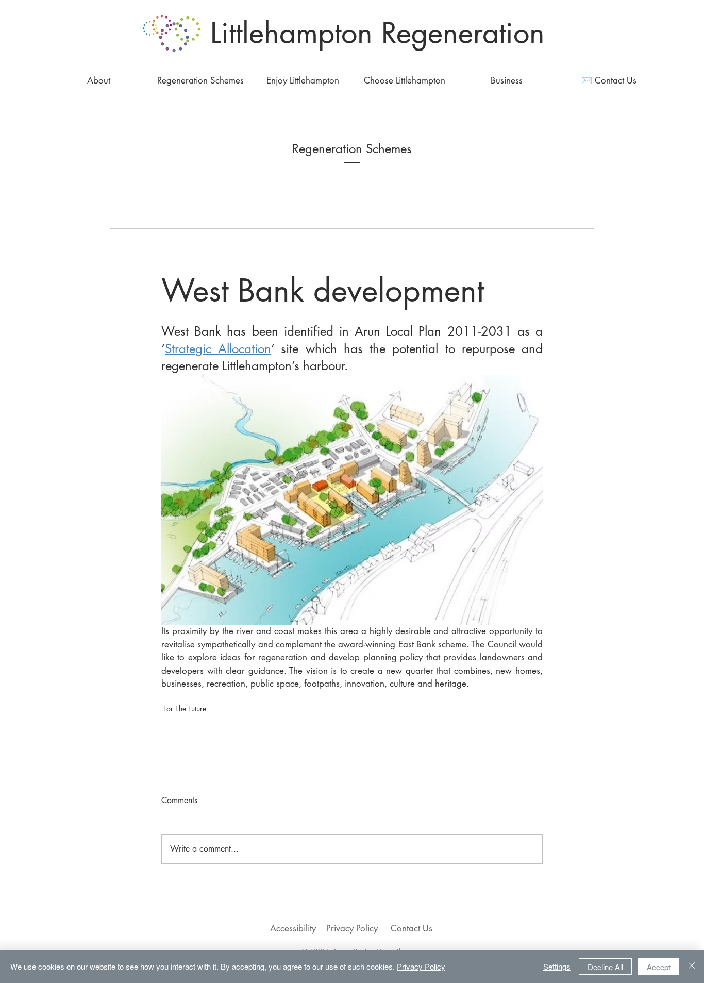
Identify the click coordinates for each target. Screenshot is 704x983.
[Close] (691, 966)
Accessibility (293, 928)
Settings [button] (557, 966)
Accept (659, 966)
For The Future (184, 708)
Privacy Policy (352, 928)
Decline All (605, 966)
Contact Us (411, 928)
